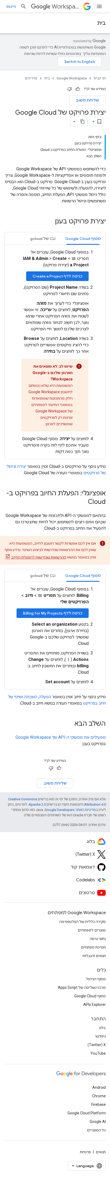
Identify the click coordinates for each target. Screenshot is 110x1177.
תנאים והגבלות (94, 956)
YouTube (98, 1053)
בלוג (102, 1028)
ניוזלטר (100, 1036)
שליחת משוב (87, 100)
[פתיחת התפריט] (99, 6)
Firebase (98, 1104)
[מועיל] (78, 89)
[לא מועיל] (70, 89)
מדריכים (31, 78)
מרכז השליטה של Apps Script (82, 987)
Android (99, 1087)
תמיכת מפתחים (93, 947)
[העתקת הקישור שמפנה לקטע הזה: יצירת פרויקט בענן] (49, 222)
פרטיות (85, 1152)
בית (101, 23)
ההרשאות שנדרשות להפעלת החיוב (38, 557)
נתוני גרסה (98, 939)
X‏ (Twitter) (97, 1045)
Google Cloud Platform (87, 1113)
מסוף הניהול (96, 979)
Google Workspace (72, 78)
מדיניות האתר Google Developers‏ (70, 810)
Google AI (98, 1121)
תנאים (101, 1152)
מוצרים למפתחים (92, 930)
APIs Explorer (94, 1004)
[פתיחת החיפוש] (23, 6)
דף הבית (100, 78)
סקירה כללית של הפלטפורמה (82, 921)
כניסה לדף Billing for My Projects (52, 613)
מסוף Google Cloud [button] (83, 238)
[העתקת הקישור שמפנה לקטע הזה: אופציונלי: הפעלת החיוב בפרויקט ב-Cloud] (82, 502)
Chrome (99, 1096)
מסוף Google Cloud (90, 996)
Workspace (66, 6)
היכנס (11, 6)
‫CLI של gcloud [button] (43, 238)
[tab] (82, 238)
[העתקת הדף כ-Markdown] (82, 121)
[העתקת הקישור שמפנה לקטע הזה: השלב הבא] (69, 724)
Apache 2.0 (37, 804)
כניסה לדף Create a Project (57, 276)
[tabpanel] (55, 352)
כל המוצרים (96, 1130)
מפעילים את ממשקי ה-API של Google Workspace (60, 737)
